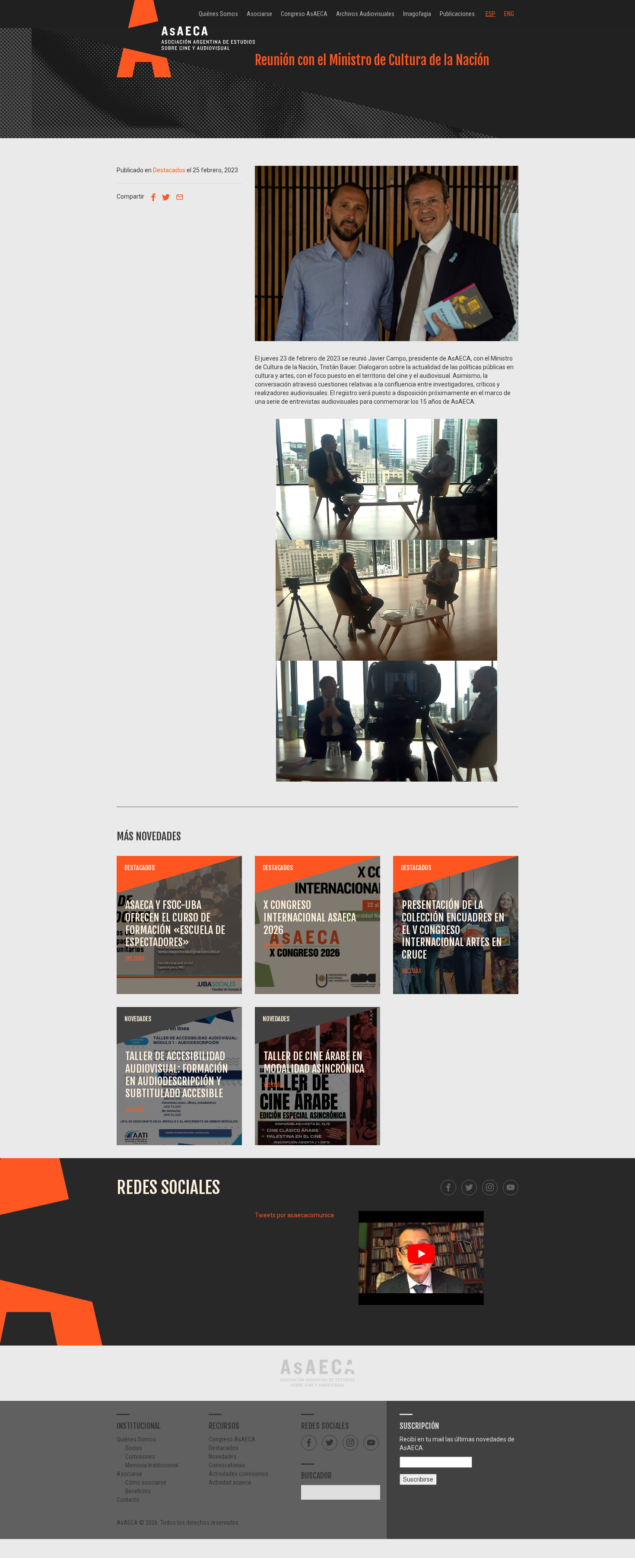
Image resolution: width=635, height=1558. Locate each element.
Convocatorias (227, 1465)
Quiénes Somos (218, 13)
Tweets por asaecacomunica (294, 1215)
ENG (509, 13)
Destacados (169, 170)
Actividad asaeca (230, 1482)
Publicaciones (457, 13)
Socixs (133, 1447)
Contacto (128, 1499)
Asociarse (259, 13)
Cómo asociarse (145, 1482)
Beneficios (138, 1491)
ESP (490, 13)
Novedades (222, 1456)
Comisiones (140, 1456)
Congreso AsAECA (304, 13)
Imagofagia (417, 13)
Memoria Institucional (151, 1465)
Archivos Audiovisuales (365, 13)
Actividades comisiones (238, 1473)
